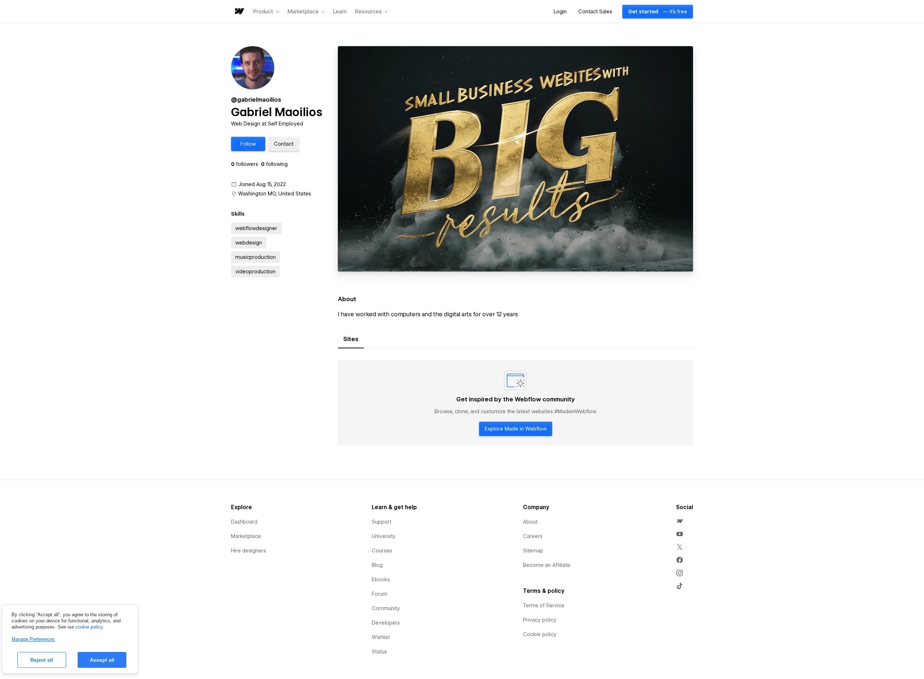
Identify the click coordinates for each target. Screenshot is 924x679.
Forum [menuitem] (379, 594)
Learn (339, 12)
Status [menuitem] (379, 651)
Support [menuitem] (381, 522)
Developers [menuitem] (386, 623)
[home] (239, 11)
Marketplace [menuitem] (246, 536)
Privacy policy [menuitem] (540, 620)
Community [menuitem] (386, 608)
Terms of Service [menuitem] (544, 605)
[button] (266, 11)
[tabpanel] (515, 402)
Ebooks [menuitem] (381, 579)
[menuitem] (679, 521)
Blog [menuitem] (377, 565)
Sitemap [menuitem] (533, 551)
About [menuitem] (530, 522)
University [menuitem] (384, 536)
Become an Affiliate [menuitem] (546, 565)
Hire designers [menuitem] (248, 551)
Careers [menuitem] (532, 536)
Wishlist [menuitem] (381, 637)
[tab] (351, 339)
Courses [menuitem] (382, 551)
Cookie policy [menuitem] (540, 634)
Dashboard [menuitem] (244, 522)
